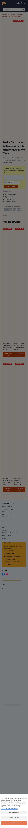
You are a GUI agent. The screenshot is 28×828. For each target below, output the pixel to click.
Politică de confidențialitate (9, 808)
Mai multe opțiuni (14, 813)
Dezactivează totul (14, 818)
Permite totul (14, 823)
